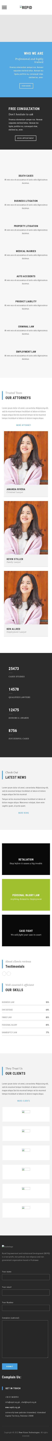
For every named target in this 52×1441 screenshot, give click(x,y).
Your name (6, 1272)
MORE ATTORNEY (23, 425)
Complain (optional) (10, 1318)
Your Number (7, 1302)
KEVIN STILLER (15, 559)
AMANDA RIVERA (16, 489)
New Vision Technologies (29, 1432)
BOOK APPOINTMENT (25, 138)
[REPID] (26, 7)
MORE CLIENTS (23, 1101)
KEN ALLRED (13, 629)
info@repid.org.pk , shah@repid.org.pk (20, 1402)
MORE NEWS (23, 813)
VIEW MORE (26, 86)
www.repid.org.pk (12, 1407)
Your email (6, 1287)
